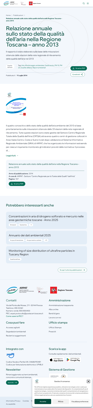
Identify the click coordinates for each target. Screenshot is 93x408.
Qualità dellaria (26, 68)
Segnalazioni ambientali (16, 331)
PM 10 (57, 65)
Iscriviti (11, 383)
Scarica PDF (81, 68)
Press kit (52, 331)
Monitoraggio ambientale (34, 65)
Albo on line (53, 309)
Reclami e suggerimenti (16, 335)
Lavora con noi (55, 317)
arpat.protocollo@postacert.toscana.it (26, 313)
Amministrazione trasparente (61, 305)
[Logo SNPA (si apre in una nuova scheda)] (23, 3)
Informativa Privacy (13, 401)
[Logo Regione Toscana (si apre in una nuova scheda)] (35, 3)
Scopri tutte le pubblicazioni (71, 270)
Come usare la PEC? (14, 316)
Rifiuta (60, 401)
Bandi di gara (54, 313)
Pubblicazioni (18, 15)
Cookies (26, 401)
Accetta (43, 401)
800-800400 (24, 311)
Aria (22, 65)
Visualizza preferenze (79, 401)
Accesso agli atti (13, 327)
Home (8, 15)
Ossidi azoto (49, 65)
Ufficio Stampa (55, 327)
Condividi (76, 74)
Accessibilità (10, 404)
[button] (88, 381)
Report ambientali (39, 68)
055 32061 (18, 308)
